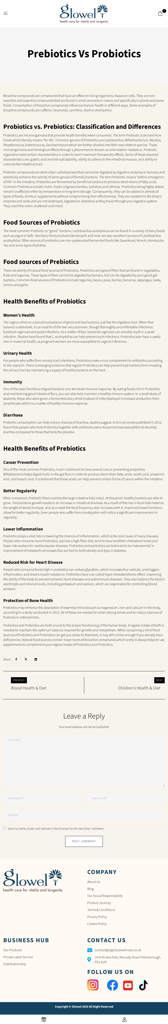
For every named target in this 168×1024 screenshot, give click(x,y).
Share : (7, 659)
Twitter (25, 659)
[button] (160, 14)
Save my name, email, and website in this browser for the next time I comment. (56, 829)
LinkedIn (35, 659)
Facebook (16, 659)
